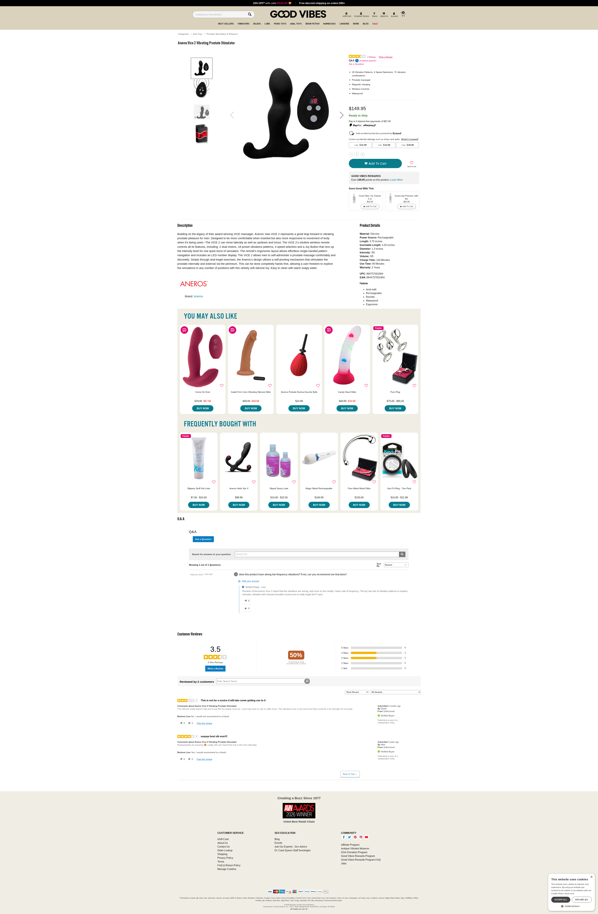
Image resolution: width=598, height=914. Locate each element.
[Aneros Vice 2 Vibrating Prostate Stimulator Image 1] (287, 115)
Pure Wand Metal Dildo (359, 488)
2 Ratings (371, 57)
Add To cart (377, 163)
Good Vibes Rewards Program (358, 855)
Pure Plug (395, 392)
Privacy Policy (225, 857)
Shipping (222, 854)
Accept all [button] (561, 899)
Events (278, 842)
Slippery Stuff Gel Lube (198, 488)
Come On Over (202, 392)
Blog (277, 839)
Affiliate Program (350, 844)
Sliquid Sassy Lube (279, 488)
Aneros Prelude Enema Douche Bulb (299, 392)
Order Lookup (225, 850)
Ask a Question (356, 64)
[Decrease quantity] (351, 154)
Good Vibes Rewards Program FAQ (361, 859)
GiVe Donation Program (354, 852)
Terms (220, 861)
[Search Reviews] (307, 681)
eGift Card (223, 839)
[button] (341, 115)
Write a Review (385, 57)
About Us (222, 842)
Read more (569, 893)
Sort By (379, 565)
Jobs (343, 863)
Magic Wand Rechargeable (319, 488)
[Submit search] (402, 554)
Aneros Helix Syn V (238, 488)
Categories (183, 34)
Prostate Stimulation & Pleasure (222, 34)
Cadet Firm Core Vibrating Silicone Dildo (251, 392)
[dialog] (571, 892)
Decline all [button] (581, 899)
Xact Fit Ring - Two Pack (399, 488)
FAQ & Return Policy (228, 865)
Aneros (198, 296)
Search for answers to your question (211, 554)
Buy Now (203, 408)
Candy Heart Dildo (347, 392)
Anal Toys (197, 34)
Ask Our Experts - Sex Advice (291, 846)
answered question (367, 60)
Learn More (396, 179)
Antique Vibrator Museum (355, 848)
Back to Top (348, 774)
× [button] (591, 877)
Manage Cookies (226, 869)
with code (272, 3)
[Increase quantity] (362, 154)
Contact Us (223, 846)
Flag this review (204, 723)
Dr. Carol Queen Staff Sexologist (292, 850)
